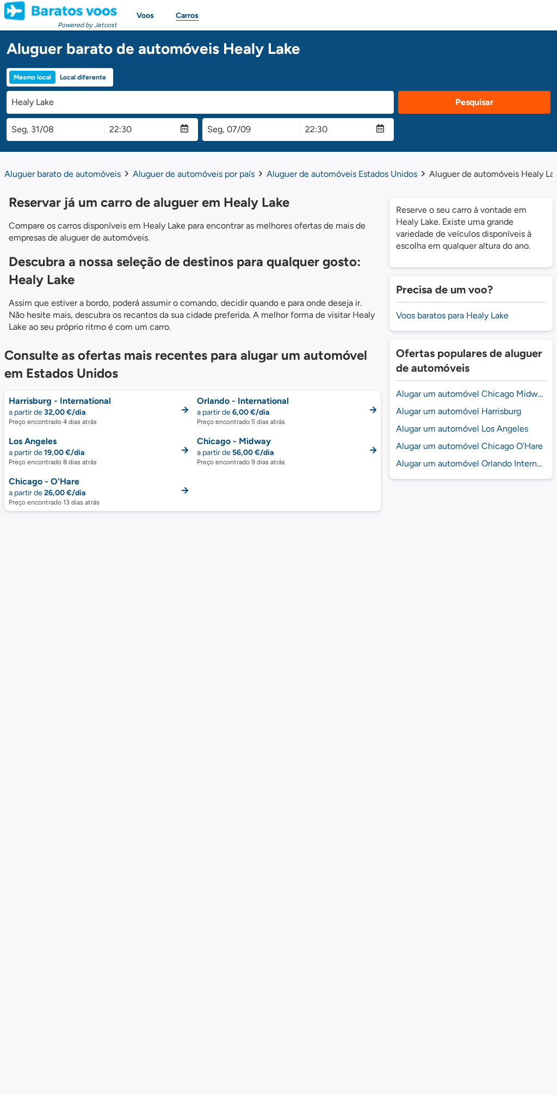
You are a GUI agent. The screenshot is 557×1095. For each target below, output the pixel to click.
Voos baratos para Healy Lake (452, 315)
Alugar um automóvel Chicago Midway (471, 394)
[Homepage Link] (60, 11)
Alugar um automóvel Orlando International (471, 463)
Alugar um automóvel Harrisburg (458, 411)
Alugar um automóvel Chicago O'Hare (469, 446)
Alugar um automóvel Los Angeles (462, 428)
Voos (145, 15)
